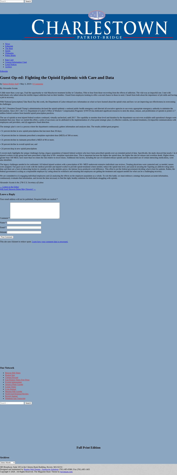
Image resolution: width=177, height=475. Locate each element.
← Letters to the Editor (9, 187)
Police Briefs (10, 55)
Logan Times (10, 387)
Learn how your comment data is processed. (50, 242)
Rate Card (9, 60)
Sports (7, 51)
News (7, 44)
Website (3, 232)
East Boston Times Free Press (17, 380)
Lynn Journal (10, 389)
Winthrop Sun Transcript (15, 398)
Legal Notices (11, 64)
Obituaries (9, 53)
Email (3, 227)
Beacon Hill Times (12, 373)
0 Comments (38, 84)
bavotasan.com (66, 472)
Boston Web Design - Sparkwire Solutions (41, 469)
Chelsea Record (11, 377)
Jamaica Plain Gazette (14, 384)
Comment (5, 218)
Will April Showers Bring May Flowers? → (18, 189)
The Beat (9, 48)
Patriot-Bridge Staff (11, 84)
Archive (8, 67)
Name (3, 223)
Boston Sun (10, 375)
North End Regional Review (17, 394)
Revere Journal (11, 396)
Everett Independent (13, 382)
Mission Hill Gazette (13, 391)
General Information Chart (16, 62)
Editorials (9, 46)
